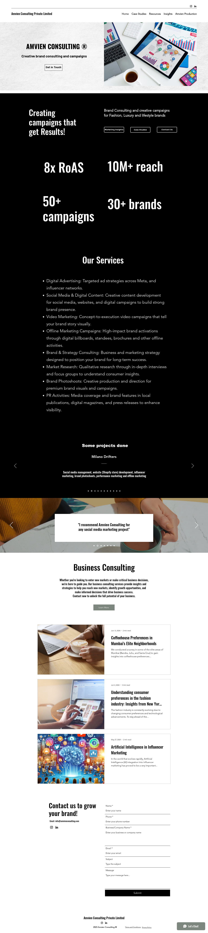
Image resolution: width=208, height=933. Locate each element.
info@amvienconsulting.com (67, 821)
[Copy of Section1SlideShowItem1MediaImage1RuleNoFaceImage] (88, 490)
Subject (109, 859)
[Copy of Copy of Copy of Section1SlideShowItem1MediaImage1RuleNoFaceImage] (116, 490)
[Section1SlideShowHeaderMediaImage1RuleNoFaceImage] (94, 545)
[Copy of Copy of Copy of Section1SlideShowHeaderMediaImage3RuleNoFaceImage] (110, 545)
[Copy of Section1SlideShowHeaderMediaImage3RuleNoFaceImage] (104, 545)
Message (110, 870)
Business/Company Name (118, 827)
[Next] (193, 466)
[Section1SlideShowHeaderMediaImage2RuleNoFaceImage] (97, 546)
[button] (155, 14)
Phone (109, 817)
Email (108, 848)
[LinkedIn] (195, 6)
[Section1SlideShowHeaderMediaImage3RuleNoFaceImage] (101, 545)
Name (108, 806)
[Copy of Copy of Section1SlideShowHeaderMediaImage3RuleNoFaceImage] (107, 545)
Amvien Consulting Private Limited (31, 13)
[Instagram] (191, 6)
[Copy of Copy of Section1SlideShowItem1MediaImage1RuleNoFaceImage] (91, 491)
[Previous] (15, 466)
